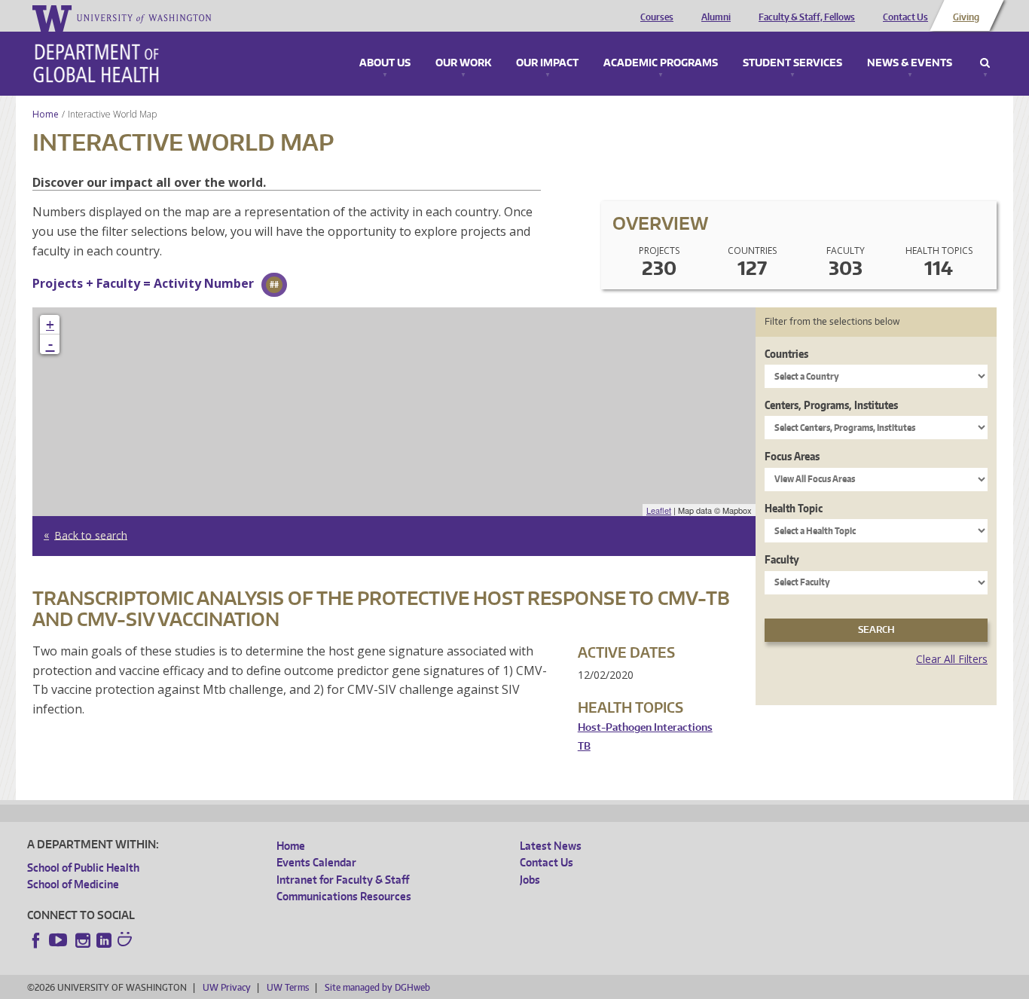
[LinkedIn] (104, 940)
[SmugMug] (127, 941)
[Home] (96, 63)
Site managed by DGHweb (377, 987)
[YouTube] (59, 940)
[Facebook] (36, 940)
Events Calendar (316, 862)
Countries (786, 353)
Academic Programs (660, 63)
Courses (656, 17)
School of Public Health (83, 867)
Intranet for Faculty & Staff (342, 879)
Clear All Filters (952, 659)
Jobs (530, 879)
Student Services (792, 63)
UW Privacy (227, 987)
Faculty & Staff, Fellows (807, 17)
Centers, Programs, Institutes (831, 405)
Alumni (716, 17)
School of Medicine (73, 884)
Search (985, 63)
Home (45, 114)
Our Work (463, 63)
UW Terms (288, 987)
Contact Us (905, 17)
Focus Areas (792, 456)
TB (584, 746)
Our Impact (547, 63)
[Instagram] (83, 940)
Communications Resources (343, 896)
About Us (385, 63)
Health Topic (794, 508)
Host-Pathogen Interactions (645, 727)
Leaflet (658, 510)
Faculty (782, 559)
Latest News (551, 845)
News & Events (909, 63)
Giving (966, 17)
